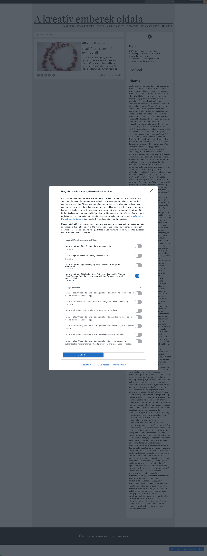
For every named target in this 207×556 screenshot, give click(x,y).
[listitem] (103, 239)
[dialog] (103, 278)
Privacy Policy (119, 365)
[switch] (138, 246)
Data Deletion (88, 365)
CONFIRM (83, 355)
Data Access (103, 365)
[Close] (152, 191)
